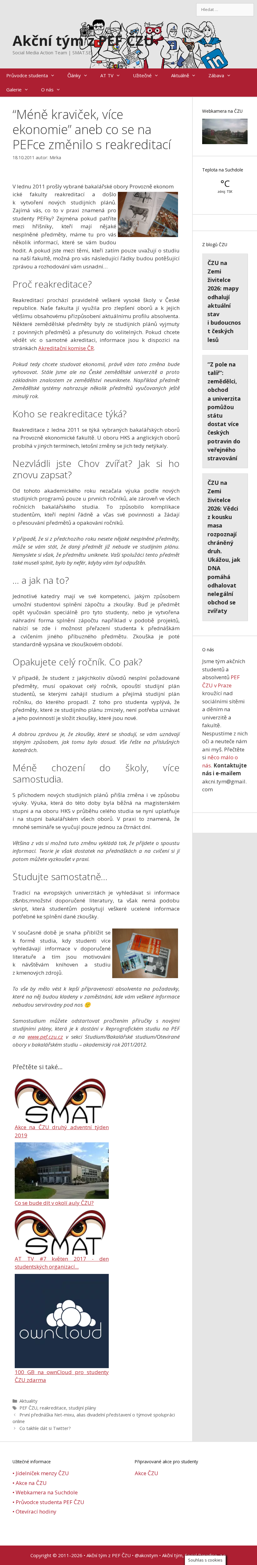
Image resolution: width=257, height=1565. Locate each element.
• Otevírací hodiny (34, 1511)
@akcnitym (146, 1555)
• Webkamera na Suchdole (45, 1492)
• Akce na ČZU (30, 1482)
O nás (47, 89)
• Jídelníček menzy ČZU (41, 1473)
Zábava (216, 75)
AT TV (106, 75)
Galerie (14, 89)
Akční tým (172, 1555)
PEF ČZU (28, 1408)
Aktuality (28, 1401)
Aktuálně (180, 75)
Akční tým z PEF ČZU (83, 40)
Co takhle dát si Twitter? (45, 1428)
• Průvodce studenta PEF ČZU (48, 1502)
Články (74, 75)
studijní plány (82, 1408)
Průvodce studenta (27, 75)
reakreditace (53, 1408)
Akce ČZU (146, 1473)
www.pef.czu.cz (45, 1036)
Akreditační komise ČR (66, 348)
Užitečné (142, 75)
